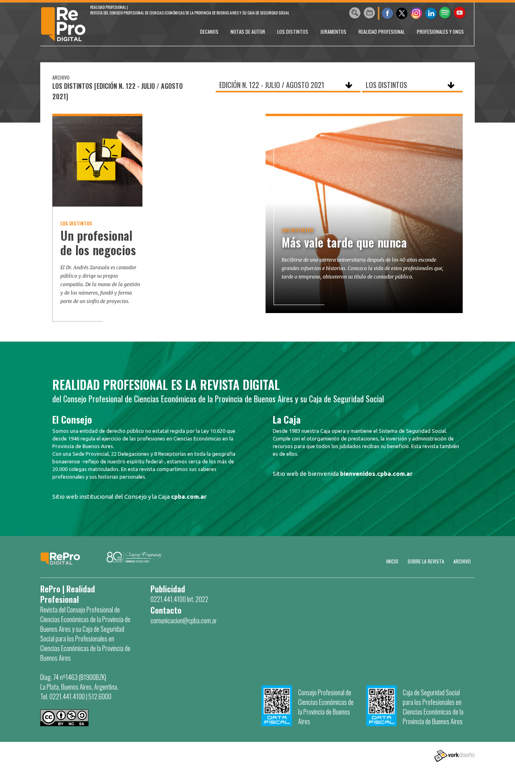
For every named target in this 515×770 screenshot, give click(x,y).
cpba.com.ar (188, 496)
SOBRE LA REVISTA (426, 561)
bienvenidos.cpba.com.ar (376, 473)
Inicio (392, 561)
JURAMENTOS (333, 31)
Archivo (462, 561)
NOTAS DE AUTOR (248, 31)
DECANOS (209, 31)
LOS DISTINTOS (292, 31)
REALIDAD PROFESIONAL (381, 31)
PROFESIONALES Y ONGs (440, 31)
